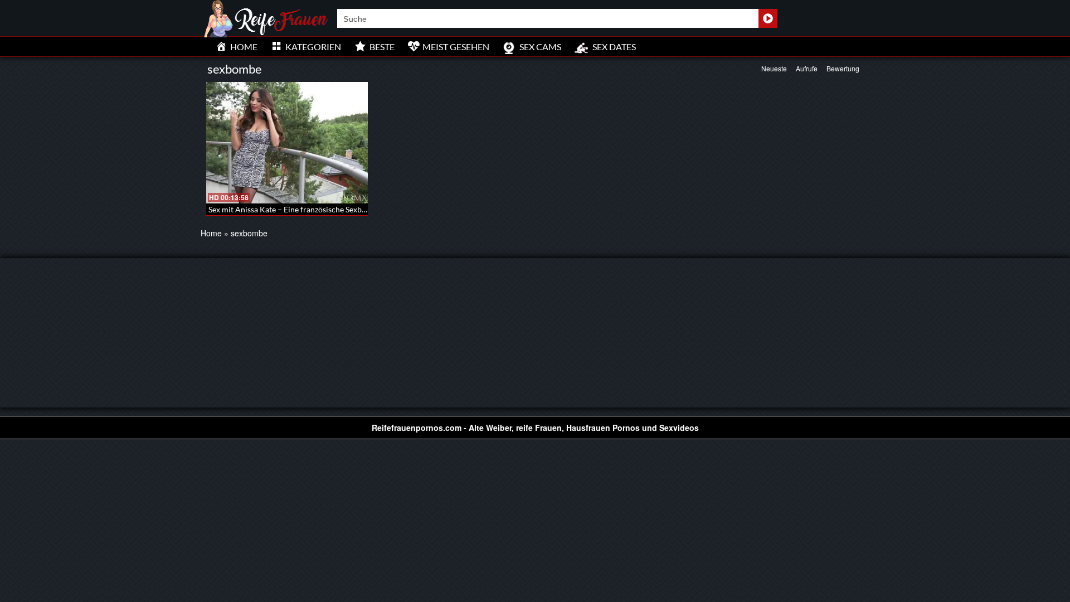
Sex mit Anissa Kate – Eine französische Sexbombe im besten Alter (322, 209)
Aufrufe (807, 68)
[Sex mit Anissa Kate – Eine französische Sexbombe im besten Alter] (287, 142)
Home (211, 233)
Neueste (774, 68)
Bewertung (842, 68)
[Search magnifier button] (767, 18)
